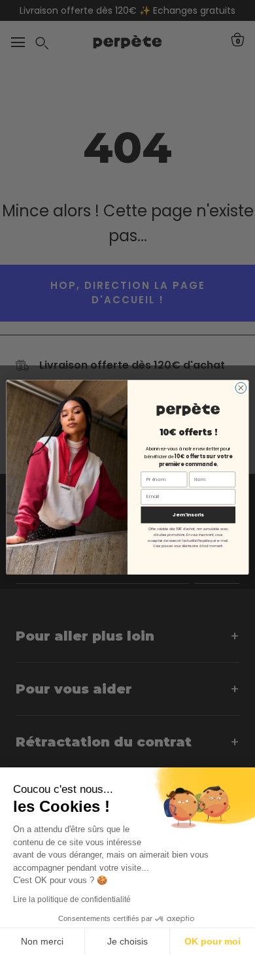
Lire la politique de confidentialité (72, 899)
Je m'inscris (188, 514)
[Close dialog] (240, 388)
